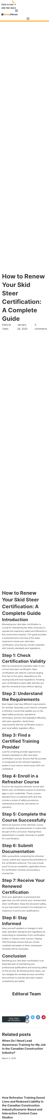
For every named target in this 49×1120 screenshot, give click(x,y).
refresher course (30, 786)
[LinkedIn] (38, 1017)
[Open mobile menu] (16, 11)
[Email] (27, 1021)
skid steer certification (28, 960)
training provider (20, 751)
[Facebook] (27, 1017)
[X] (33, 1017)
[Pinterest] (44, 1017)
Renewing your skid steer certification (20, 624)
